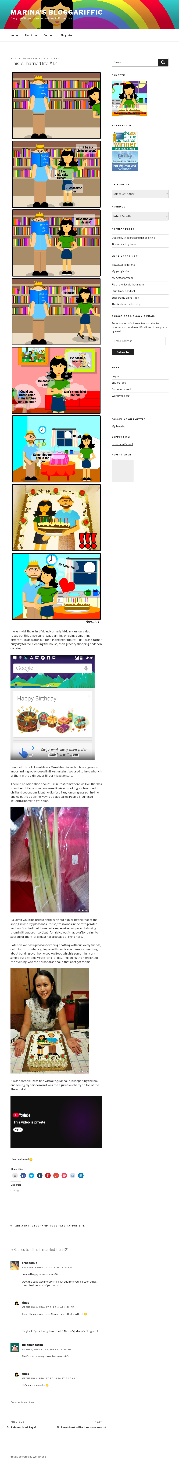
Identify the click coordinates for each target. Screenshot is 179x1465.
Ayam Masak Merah (46, 767)
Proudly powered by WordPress (27, 1456)
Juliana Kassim (32, 1345)
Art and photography (32, 1226)
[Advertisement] (123, 471)
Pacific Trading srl (81, 796)
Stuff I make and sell (123, 290)
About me (30, 35)
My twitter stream (122, 277)
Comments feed (121, 389)
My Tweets (118, 426)
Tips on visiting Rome (124, 244)
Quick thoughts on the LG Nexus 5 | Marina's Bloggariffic (66, 1331)
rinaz (55, 58)
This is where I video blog (126, 304)
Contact (49, 35)
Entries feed (119, 382)
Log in (115, 376)
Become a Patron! (122, 444)
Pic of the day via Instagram (128, 284)
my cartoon (33, 1085)
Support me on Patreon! (125, 297)
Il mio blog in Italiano (123, 264)
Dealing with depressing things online (133, 237)
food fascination (63, 1226)
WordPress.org (121, 395)
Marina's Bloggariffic (56, 12)
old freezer (37, 775)
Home (14, 35)
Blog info (66, 35)
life (82, 1226)
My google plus (120, 271)
